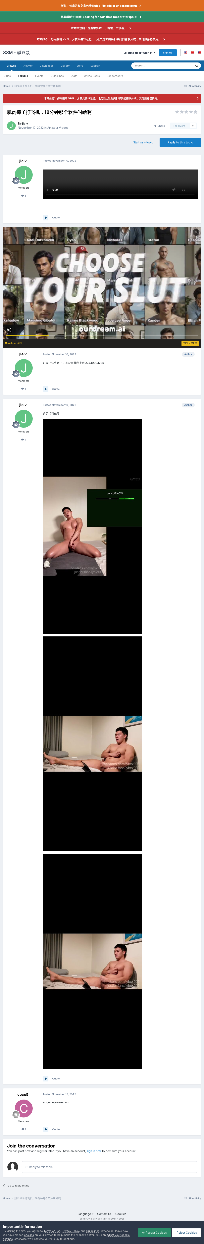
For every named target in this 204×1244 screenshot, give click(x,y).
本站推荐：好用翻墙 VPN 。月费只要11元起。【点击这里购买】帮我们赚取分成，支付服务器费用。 (99, 39)
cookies (29, 1234)
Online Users (92, 75)
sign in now (94, 1151)
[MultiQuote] (45, 217)
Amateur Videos (57, 127)
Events (39, 75)
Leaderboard (115, 75)
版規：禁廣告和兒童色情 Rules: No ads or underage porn (99, 5)
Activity (28, 65)
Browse (11, 65)
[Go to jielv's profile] (11, 125)
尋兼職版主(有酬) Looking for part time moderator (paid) (99, 17)
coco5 (22, 1094)
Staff (74, 75)
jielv (25, 123)
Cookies (120, 1214)
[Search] (196, 65)
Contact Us (104, 1214)
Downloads (47, 65)
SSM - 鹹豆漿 (16, 52)
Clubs (7, 75)
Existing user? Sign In (139, 52)
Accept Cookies (156, 1232)
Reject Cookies (186, 1232)
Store (80, 65)
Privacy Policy (70, 1230)
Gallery (65, 65)
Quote (56, 217)
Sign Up (168, 52)
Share (160, 125)
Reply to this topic (180, 142)
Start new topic (143, 142)
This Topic (180, 65)
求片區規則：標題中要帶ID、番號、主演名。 (99, 28)
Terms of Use (52, 1230)
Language (85, 1214)
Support (95, 65)
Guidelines (57, 75)
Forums (23, 75)
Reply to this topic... (41, 1167)
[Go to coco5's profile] (24, 1108)
